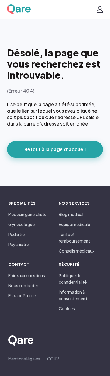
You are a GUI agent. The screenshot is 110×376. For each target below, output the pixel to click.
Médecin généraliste (27, 214)
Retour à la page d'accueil (55, 149)
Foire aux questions (26, 275)
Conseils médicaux (76, 250)
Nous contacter (23, 285)
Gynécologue (21, 224)
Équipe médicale (74, 224)
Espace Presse (22, 295)
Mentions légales (24, 358)
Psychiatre (18, 244)
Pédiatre (16, 234)
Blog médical (71, 214)
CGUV (53, 358)
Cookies (67, 308)
